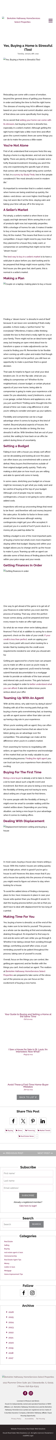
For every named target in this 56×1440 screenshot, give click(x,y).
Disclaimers (48, 1433)
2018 (11, 1353)
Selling (6, 1245)
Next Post (44, 1153)
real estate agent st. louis (13, 1252)
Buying (10, 1130)
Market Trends (44, 1130)
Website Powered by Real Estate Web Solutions (28, 1429)
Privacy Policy (16, 1418)
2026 (11, 1312)
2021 (11, 1337)
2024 (11, 1322)
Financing (31, 1130)
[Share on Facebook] (13, 1121)
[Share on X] (23, 1121)
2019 (11, 1348)
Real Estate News (27, 1136)
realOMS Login (28, 1436)
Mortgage (7, 1271)
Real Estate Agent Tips (12, 1260)
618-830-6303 (32, 1386)
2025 (11, 1317)
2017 (11, 1358)
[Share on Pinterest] (33, 1121)
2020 (11, 1342)
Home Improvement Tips (13, 1274)
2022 (11, 1332)
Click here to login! (28, 1206)
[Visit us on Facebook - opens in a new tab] (23, 1293)
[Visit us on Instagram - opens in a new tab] (32, 1293)
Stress (19, 1130)
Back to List (27, 1097)
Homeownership (10, 1256)
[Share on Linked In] (42, 1121)
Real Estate (8, 1242)
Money (6, 1263)
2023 (11, 1327)
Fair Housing (40, 1418)
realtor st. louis (9, 1267)
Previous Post (14, 1153)
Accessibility (29, 1418)
